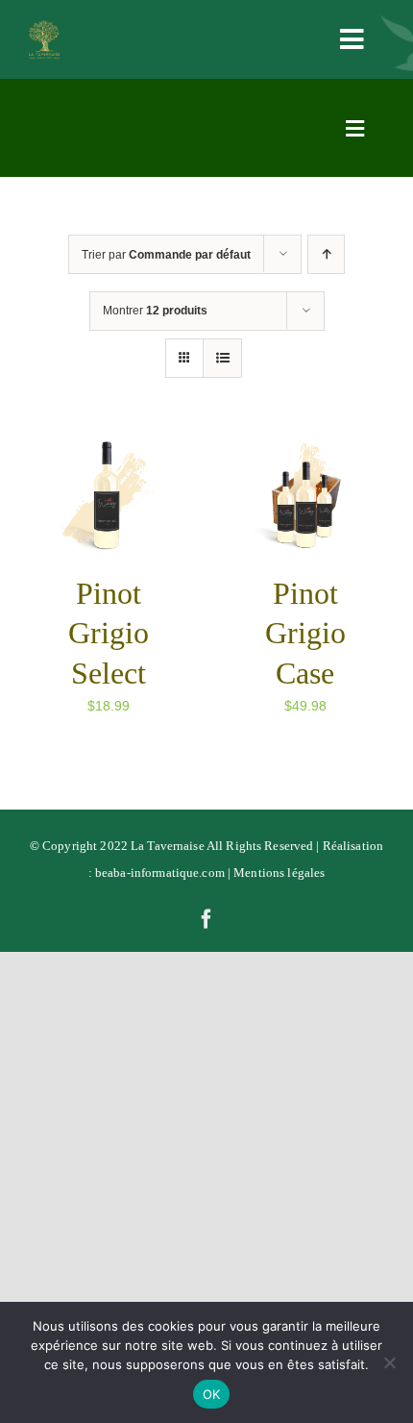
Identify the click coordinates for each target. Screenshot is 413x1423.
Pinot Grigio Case (305, 633)
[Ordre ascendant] (326, 254)
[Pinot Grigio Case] (305, 447)
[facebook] (206, 919)
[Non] (389, 1362)
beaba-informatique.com (160, 872)
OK (212, 1394)
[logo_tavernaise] (44, 27)
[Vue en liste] (222, 358)
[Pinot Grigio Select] (108, 447)
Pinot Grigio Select (108, 633)
